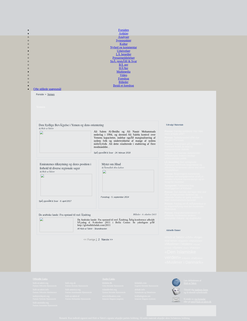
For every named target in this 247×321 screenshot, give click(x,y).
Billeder (123, 82)
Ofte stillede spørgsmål (47, 89)
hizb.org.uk (76, 284)
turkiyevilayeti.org (44, 297)
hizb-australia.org (45, 304)
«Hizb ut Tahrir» (174, 237)
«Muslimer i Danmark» (184, 262)
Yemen (51, 94)
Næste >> (107, 239)
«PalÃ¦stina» (197, 258)
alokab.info (145, 290)
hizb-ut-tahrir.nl (78, 297)
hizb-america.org (78, 290)
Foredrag (123, 78)
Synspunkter (123, 40)
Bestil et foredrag (123, 85)
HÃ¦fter (123, 68)
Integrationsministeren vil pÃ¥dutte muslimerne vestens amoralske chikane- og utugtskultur (183, 215)
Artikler (123, 33)
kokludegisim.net (145, 297)
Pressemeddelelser (124, 57)
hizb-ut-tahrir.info (45, 290)
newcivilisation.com (113, 297)
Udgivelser (123, 50)
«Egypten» (183, 241)
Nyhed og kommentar (123, 47)
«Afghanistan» (195, 241)
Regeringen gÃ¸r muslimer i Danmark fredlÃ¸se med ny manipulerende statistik (184, 147)
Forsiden (123, 30)
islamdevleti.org (113, 290)
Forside (40, 94)
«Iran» (186, 248)
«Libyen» (186, 258)
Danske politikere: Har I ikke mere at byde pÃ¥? (184, 132)
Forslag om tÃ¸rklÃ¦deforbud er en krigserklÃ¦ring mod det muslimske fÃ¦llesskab (185, 206)
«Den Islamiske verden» (180, 254)
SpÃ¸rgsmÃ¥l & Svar (123, 61)
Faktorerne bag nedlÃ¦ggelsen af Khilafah (179, 187)
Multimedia (123, 71)
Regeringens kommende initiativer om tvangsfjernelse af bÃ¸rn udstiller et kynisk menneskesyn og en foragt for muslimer (184, 178)
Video (123, 75)
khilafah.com (146, 284)
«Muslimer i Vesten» (178, 244)
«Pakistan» (195, 248)
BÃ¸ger (123, 64)
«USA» (189, 237)
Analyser (123, 37)
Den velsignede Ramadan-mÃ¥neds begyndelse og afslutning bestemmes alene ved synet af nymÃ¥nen (185, 166)
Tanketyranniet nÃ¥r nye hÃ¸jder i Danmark (182, 139)
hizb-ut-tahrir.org (45, 284)
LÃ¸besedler (123, 54)
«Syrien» (177, 247)
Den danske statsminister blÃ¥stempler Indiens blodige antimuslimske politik (182, 156)
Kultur (124, 43)
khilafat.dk (113, 284)
